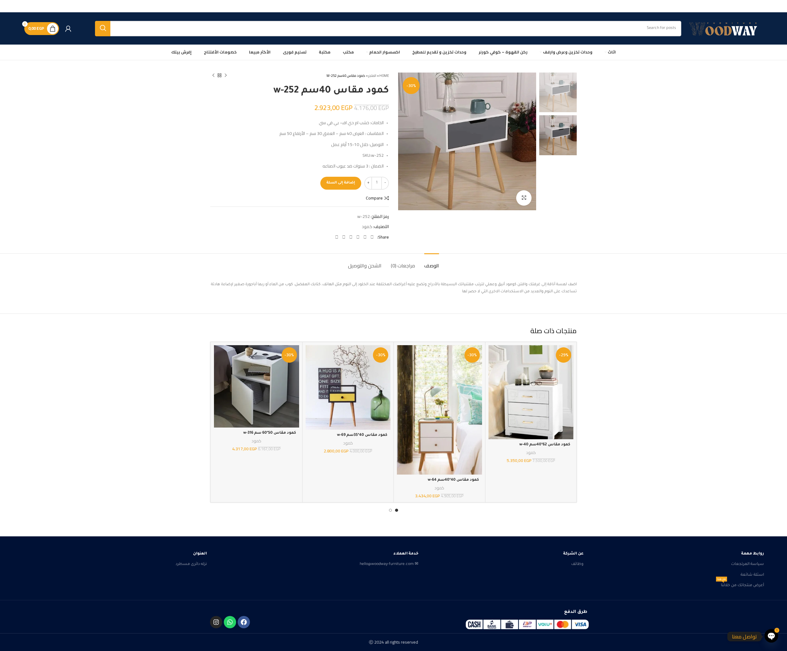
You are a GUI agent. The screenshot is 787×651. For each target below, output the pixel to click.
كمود (367, 227)
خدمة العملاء (406, 554)
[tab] (431, 262)
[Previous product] (226, 76)
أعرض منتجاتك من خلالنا (740, 584)
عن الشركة (573, 554)
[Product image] (531, 392)
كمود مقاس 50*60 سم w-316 (269, 433)
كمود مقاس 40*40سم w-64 (453, 480)
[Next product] (213, 76)
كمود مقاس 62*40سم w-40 (544, 445)
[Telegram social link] (336, 237)
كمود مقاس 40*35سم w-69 (362, 435)
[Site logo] (725, 28)
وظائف (577, 564)
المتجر (372, 76)
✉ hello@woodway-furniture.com (389, 564)
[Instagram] (216, 622)
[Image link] (527, 624)
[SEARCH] (102, 28)
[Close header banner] (7, 6)
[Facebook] (244, 622)
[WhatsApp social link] (343, 237)
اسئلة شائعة (752, 575)
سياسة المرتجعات (747, 564)
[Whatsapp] (230, 622)
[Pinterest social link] (358, 237)
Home (384, 76)
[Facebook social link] (372, 237)
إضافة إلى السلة (340, 183)
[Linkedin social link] (350, 237)
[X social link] (365, 237)
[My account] (68, 28)
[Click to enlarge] (524, 198)
